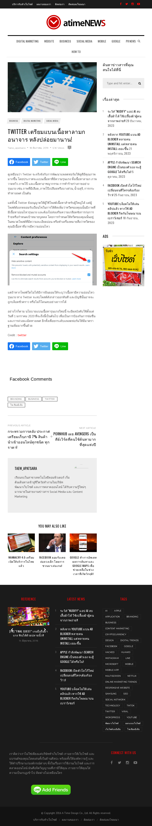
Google (128, 646)
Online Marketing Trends (121, 682)
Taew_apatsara (17, 147)
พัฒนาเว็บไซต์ (112, 723)
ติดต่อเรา (60, 4)
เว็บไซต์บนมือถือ (113, 729)
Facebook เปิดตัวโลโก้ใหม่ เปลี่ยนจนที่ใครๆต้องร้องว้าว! (124, 190)
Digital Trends (129, 640)
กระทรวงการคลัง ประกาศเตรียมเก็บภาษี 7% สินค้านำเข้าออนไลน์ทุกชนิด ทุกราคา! (29, 439)
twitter (22, 335)
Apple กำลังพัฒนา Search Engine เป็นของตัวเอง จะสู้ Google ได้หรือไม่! (124, 167)
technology (112, 705)
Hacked (109, 652)
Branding (132, 616)
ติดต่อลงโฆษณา (76, 4)
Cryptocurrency (115, 634)
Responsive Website (117, 688)
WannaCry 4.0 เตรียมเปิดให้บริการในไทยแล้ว (21, 561)
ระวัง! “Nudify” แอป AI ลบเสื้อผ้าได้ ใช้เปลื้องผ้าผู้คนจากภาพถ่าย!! (124, 116)
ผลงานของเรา (44, 4)
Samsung (111, 693)
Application (112, 616)
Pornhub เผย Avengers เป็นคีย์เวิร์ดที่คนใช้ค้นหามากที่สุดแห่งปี (74, 439)
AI (106, 611)
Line (127, 658)
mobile (129, 664)
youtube (132, 717)
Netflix (131, 676)
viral (125, 711)
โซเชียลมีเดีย (133, 729)
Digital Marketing (32, 120)
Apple (117, 611)
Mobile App (112, 670)
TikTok (130, 705)
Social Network (115, 699)
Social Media (52, 120)
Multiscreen (113, 676)
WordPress (112, 717)
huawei (125, 652)
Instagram (112, 658)
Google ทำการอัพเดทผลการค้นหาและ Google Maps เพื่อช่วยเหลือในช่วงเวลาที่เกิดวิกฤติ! (83, 565)
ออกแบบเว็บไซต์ (133, 723)
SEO (125, 693)
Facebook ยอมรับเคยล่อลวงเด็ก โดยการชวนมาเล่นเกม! (52, 561)
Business (13, 120)
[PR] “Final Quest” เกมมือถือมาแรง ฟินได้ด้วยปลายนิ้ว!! (28, 633)
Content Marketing (117, 628)
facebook (111, 646)
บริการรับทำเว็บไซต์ (22, 4)
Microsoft (111, 664)
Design (109, 640)
